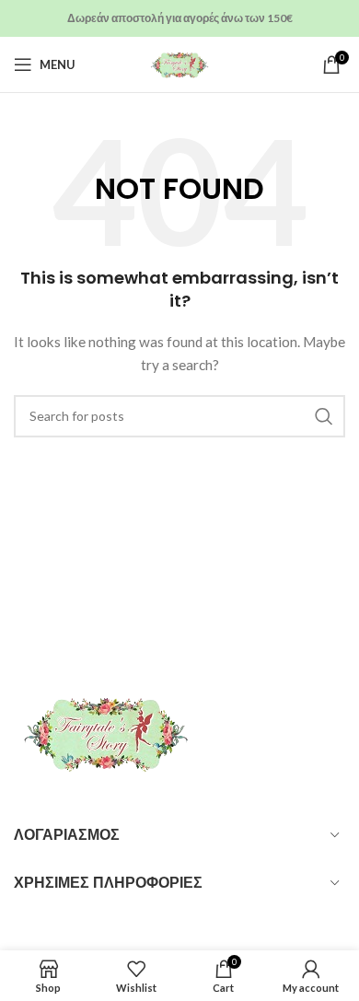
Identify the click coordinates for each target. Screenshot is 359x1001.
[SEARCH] (324, 416)
